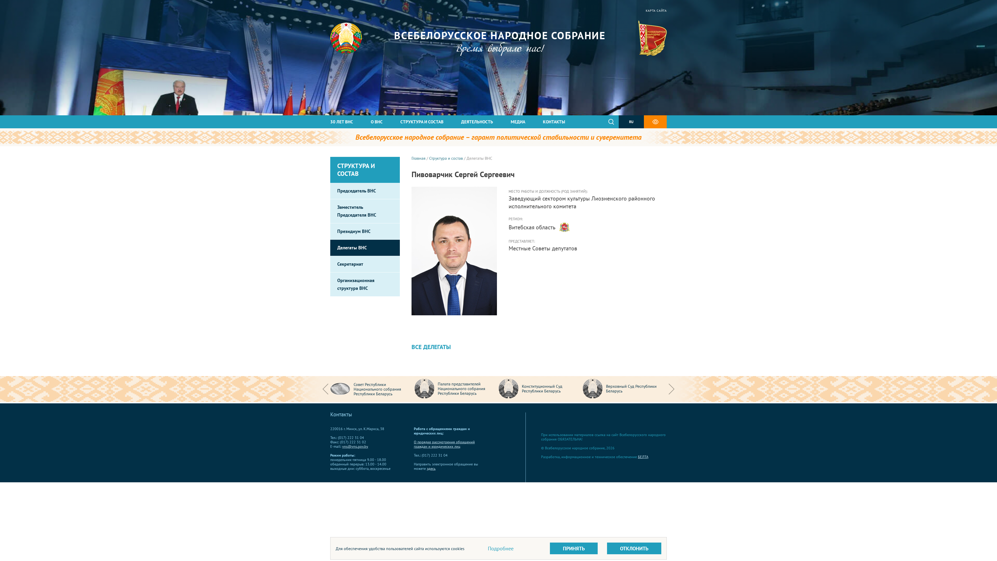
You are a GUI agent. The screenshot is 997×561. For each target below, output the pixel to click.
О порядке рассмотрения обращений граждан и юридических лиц (444, 444)
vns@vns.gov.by (355, 446)
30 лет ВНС (341, 122)
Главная (419, 158)
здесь (431, 468)
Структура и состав (421, 122)
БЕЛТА (643, 457)
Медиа (518, 122)
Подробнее (501, 548)
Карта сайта (656, 10)
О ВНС (377, 122)
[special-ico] (655, 121)
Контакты (554, 122)
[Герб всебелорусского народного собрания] (652, 38)
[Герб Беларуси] (346, 38)
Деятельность (477, 122)
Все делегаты (431, 347)
